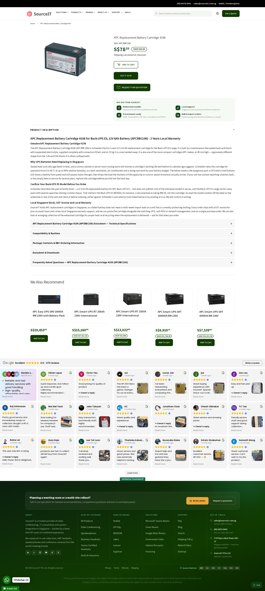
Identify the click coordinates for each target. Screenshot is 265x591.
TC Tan (243, 406)
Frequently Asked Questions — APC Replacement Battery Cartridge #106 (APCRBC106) (80, 262)
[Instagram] (40, 552)
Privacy (108, 568)
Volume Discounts (154, 545)
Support (116, 12)
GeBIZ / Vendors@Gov (229, 3)
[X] (58, 552)
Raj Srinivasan (18, 406)
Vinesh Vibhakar (210, 406)
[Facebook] (33, 552)
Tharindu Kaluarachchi (137, 440)
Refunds (125, 568)
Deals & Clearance (90, 555)
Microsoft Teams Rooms (157, 520)
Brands (89, 12)
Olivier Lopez (55, 372)
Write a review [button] (252, 363)
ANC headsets (64, 538)
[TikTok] (52, 552)
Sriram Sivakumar (211, 440)
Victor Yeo (92, 372)
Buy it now (126, 75)
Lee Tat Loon (93, 440)
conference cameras (55, 542)
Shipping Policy (185, 539)
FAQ (180, 520)
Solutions (61, 12)
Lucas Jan (168, 372)
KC (126, 406)
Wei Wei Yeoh (55, 406)
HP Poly (117, 527)
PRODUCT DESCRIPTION (44, 129)
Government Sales (154, 539)
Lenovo (116, 545)
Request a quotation (222, 500)
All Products (87, 520)
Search (181, 533)
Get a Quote (230, 13)
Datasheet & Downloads (46, 252)
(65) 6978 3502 (184, 3)
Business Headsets (90, 539)
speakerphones (33, 542)
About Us (102, 12)
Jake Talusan (93, 406)
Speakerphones (88, 533)
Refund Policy (184, 545)
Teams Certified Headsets (89, 547)
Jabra (116, 539)
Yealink (116, 520)
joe (202, 372)
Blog (180, 527)
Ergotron (117, 551)
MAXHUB (117, 533)
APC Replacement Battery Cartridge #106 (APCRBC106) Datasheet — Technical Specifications (84, 223)
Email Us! (11, 588)
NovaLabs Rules (171, 440)
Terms (116, 568)
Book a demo (199, 500)
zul (126, 372)
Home (32, 23)
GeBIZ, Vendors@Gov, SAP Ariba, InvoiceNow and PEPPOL (144, 117)
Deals (128, 12)
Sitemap (182, 551)
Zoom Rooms (152, 527)
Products (76, 12)
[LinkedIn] (27, 552)
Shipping (118, 54)
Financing (150, 551)
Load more (132, 473)
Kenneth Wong (247, 440)
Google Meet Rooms (155, 533)
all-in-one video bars (46, 538)
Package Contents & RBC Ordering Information (58, 243)
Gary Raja (53, 440)
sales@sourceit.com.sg (205, 3)
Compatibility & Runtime (46, 233)
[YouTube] (46, 552)
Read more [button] (7, 396)
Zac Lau (243, 372)
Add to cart (39, 338)
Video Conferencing (90, 527)
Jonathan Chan (171, 406)
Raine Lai (15, 440)
